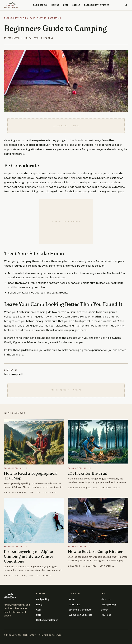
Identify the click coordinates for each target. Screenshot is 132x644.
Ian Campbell (13, 374)
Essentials (54, 18)
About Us (106, 599)
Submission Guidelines (80, 615)
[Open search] (126, 5)
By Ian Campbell (13, 38)
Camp (32, 18)
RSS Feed (106, 615)
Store (72, 599)
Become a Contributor (80, 609)
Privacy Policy (108, 604)
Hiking (55, 5)
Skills (76, 5)
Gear (66, 5)
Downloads (74, 604)
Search (104, 609)
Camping (41, 18)
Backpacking (40, 5)
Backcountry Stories (96, 5)
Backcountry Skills (16, 18)
